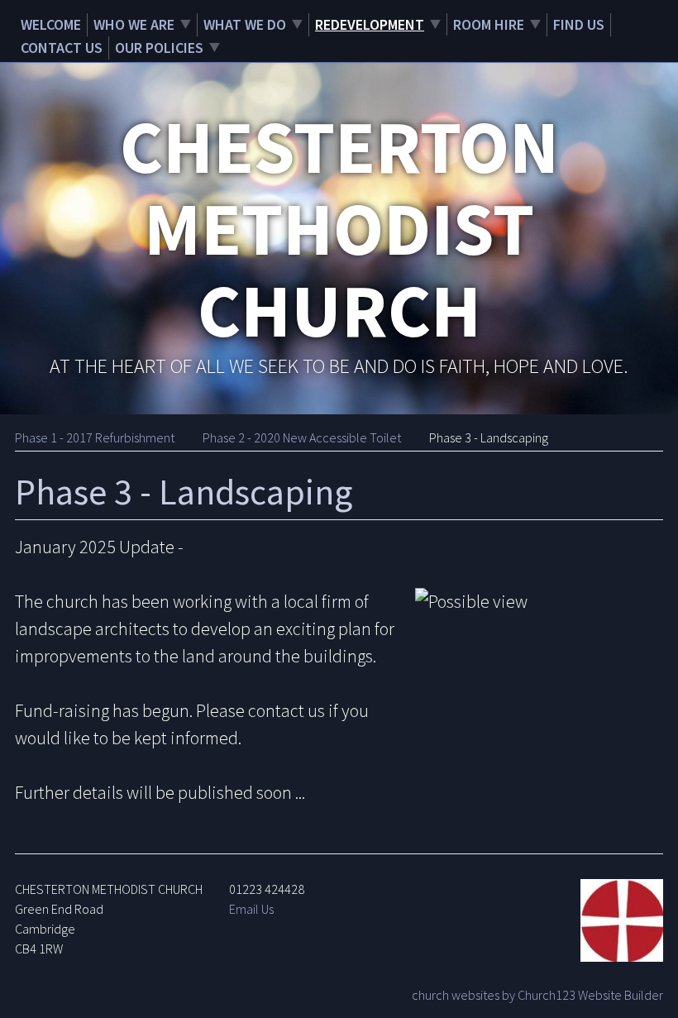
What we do (244, 24)
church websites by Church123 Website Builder (537, 995)
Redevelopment (369, 24)
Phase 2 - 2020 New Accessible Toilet (302, 437)
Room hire (488, 24)
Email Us (251, 909)
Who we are (133, 24)
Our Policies (159, 47)
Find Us (578, 24)
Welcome (51, 24)
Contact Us (62, 47)
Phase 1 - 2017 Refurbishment (94, 437)
